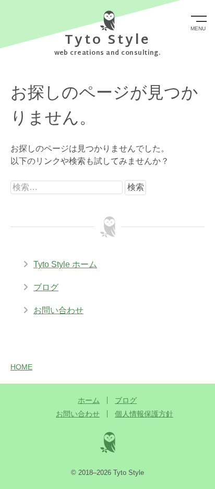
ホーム (89, 400)
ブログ (45, 287)
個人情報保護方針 (144, 414)
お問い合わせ (58, 310)
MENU (198, 28)
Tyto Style (108, 41)
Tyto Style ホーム (65, 264)
